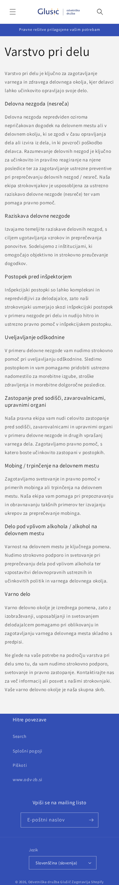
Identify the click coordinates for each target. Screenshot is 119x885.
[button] (13, 12)
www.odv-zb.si (27, 779)
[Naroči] (91, 820)
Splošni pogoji (27, 751)
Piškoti (20, 765)
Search (20, 736)
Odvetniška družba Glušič (49, 882)
